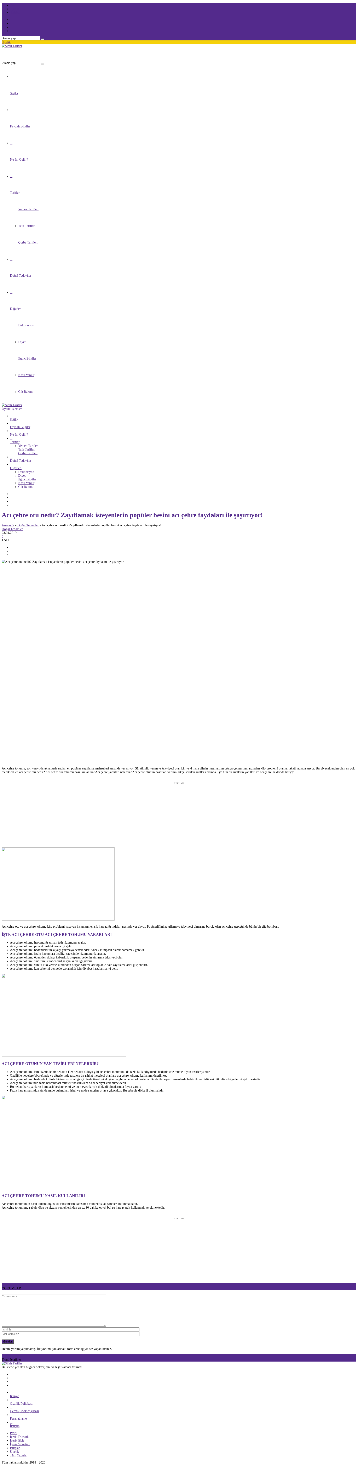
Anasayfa (8, 525)
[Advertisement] (179, 812)
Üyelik (6, 42)
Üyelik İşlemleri (12, 409)
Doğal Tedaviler (28, 525)
